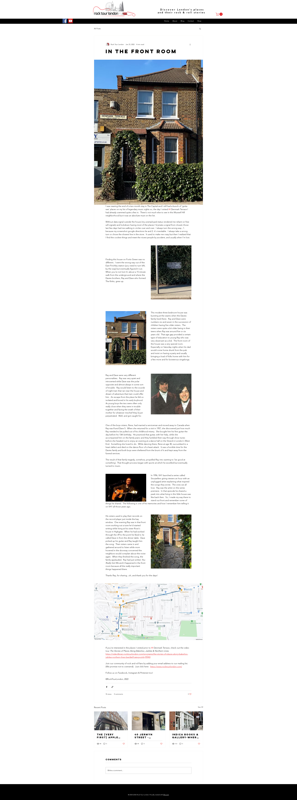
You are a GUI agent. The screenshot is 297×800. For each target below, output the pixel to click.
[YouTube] (70, 21)
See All (200, 707)
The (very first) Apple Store (107, 736)
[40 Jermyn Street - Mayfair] (148, 720)
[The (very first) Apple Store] (111, 720)
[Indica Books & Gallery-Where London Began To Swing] (186, 720)
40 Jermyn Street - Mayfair (144, 736)
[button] (219, 14)
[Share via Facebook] (107, 687)
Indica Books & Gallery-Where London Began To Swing (185, 736)
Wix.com (166, 795)
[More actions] (190, 44)
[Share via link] (112, 687)
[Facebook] (65, 21)
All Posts (97, 28)
